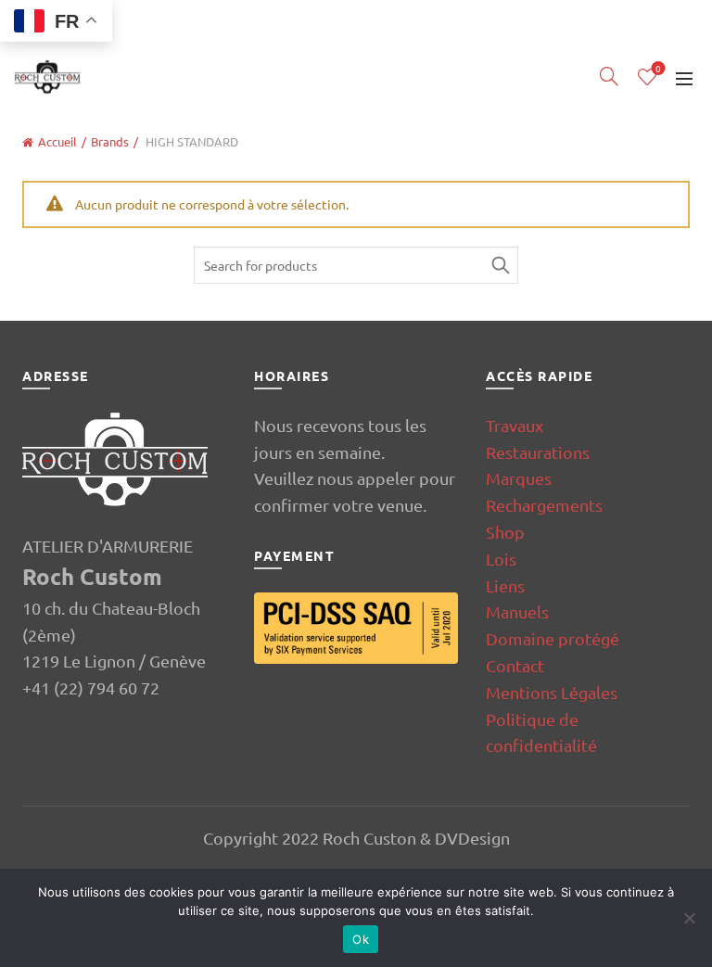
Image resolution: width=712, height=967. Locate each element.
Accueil (57, 141)
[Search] (609, 76)
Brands (110, 141)
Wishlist (658, 69)
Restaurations (538, 452)
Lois (501, 558)
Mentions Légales (551, 692)
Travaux (514, 425)
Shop (505, 531)
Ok (360, 939)
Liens (505, 585)
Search (499, 265)
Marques (519, 478)
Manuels (517, 611)
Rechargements (544, 505)
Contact (515, 665)
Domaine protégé (552, 638)
